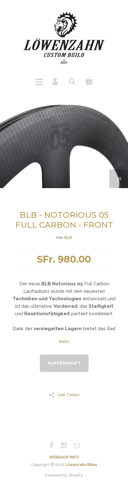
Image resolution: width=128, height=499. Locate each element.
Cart (89, 81)
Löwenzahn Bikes (81, 465)
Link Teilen (69, 394)
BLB (68, 237)
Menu (38, 81)
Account (55, 81)
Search (72, 81)
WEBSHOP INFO (64, 457)
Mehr (64, 342)
